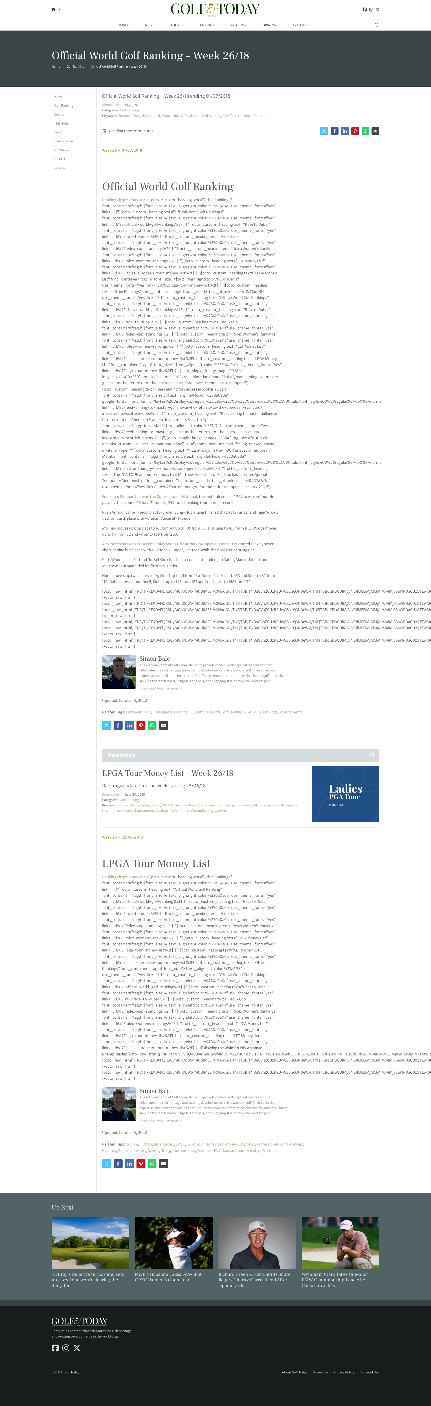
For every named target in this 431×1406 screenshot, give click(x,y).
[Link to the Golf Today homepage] (53, 10)
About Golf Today (295, 1372)
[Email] (375, 131)
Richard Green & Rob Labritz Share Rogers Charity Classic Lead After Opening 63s (254, 1280)
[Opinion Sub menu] (279, 25)
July (176, 116)
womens (221, 811)
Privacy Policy (343, 1372)
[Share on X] (324, 131)
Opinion (270, 25)
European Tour (129, 116)
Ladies (155, 805)
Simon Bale (110, 105)
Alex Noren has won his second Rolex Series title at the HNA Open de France (166, 544)
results (107, 811)
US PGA (60, 159)
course (123, 805)
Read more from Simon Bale (160, 689)
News (149, 25)
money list (213, 805)
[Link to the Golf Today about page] (59, 10)
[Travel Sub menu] (131, 25)
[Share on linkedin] (345, 131)
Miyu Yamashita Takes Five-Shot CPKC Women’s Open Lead (168, 1277)
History (135, 805)
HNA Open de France (157, 116)
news (227, 805)
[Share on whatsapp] (365, 131)
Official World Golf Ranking (201, 116)
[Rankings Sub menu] (216, 25)
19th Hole (302, 25)
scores (119, 811)
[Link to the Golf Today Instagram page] (371, 10)
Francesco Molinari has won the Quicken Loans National (149, 496)
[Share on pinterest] (355, 131)
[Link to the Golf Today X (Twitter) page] (377, 10)
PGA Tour (230, 116)
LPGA (165, 805)
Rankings (206, 25)
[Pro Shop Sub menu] (249, 25)
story (129, 811)
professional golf (244, 805)
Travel (123, 25)
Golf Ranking (75, 66)
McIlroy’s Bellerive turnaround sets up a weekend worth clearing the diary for (88, 1280)
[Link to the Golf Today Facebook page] (365, 10)
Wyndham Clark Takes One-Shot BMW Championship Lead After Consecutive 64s (335, 1280)
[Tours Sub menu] (184, 25)
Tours (176, 25)
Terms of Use (369, 1372)
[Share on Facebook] (335, 131)
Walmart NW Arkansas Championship (184, 811)
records (278, 805)
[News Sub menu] (157, 25)
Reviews (60, 168)
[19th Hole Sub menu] (313, 25)
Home (56, 66)
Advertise (320, 1372)
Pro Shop (238, 25)
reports (291, 805)
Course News (63, 141)
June (145, 805)
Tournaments (263, 116)
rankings (244, 116)
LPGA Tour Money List (187, 805)
